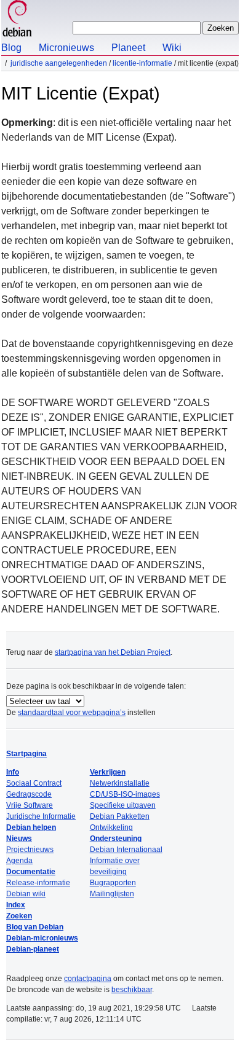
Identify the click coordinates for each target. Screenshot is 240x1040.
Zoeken (19, 916)
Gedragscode (29, 794)
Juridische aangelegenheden (58, 63)
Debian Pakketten (120, 816)
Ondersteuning (116, 838)
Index (15, 905)
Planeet (128, 47)
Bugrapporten (113, 882)
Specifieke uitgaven (123, 805)
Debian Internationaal (126, 849)
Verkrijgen (108, 772)
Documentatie (30, 871)
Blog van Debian (34, 927)
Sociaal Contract (34, 783)
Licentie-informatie (142, 63)
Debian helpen (31, 827)
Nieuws (19, 838)
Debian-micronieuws (42, 938)
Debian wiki (26, 893)
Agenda (19, 860)
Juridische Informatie (41, 816)
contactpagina (87, 978)
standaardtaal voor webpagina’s (72, 712)
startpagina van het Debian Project (112, 652)
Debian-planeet (32, 949)
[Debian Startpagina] (17, 20)
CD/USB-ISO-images (125, 794)
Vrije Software (29, 805)
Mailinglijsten (112, 893)
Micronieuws (66, 47)
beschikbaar (131, 989)
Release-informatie (38, 882)
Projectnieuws (30, 849)
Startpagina (26, 753)
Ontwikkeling (111, 827)
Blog (11, 47)
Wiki (172, 47)
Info (12, 772)
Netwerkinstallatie (120, 783)
